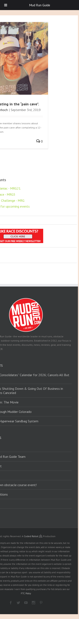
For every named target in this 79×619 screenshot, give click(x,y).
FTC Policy (26, 593)
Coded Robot (31, 536)
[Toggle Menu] (5, 5)
